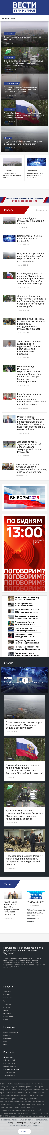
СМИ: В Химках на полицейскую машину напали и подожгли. (26, 629)
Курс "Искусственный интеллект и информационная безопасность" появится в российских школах (31, 399)
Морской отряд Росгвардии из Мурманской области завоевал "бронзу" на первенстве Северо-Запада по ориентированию (29, 374)
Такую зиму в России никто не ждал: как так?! (27, 642)
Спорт (8, 138)
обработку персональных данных (25, 1123)
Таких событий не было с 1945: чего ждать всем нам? (27, 611)
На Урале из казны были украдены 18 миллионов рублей (27, 648)
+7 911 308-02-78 (9, 1072)
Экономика (7, 998)
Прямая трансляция (10, 1032)
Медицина (7, 1013)
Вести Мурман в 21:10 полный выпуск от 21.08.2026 (35, 175)
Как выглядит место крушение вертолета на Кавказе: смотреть (26, 654)
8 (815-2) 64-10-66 (9, 1063)
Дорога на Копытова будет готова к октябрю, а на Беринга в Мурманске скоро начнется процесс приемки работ (23, 63)
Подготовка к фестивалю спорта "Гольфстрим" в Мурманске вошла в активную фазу (31, 257)
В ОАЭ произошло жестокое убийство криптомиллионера (24, 605)
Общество (9, 34)
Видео (8, 678)
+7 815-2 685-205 (9, 1075)
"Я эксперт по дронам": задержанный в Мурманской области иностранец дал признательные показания (20, 89)
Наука (5, 1019)
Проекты (6, 1035)
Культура (6, 1007)
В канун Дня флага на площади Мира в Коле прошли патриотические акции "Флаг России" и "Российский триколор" (24, 115)
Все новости (41, 210)
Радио (5, 1041)
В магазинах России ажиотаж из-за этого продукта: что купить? (25, 623)
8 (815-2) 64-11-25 (9, 1060)
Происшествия (11, 84)
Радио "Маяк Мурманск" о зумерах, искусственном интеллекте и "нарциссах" (11, 908)
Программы (7, 1038)
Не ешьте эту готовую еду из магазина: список (27, 598)
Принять (24, 1131)
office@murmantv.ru (10, 1066)
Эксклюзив (32, 171)
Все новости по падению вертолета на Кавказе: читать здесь (26, 617)
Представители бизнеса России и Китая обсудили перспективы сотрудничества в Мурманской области (31, 324)
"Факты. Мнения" (35, 902)
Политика (6, 995)
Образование (8, 1016)
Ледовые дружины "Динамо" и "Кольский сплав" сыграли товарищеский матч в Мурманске (29, 447)
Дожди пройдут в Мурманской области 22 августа (12, 175)
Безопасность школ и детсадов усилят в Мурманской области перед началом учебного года (31, 468)
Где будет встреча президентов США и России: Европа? (24, 635)
